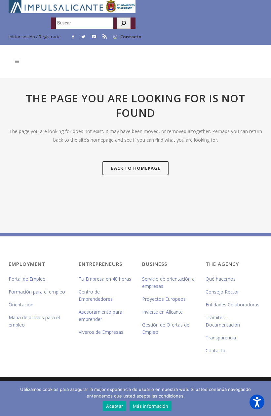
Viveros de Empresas (101, 332)
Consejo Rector (222, 292)
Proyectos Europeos (164, 299)
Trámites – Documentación (223, 321)
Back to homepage (135, 168)
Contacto (130, 37)
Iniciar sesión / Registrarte (35, 37)
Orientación (21, 304)
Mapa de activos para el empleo (34, 321)
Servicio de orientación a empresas (168, 282)
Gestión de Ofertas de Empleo (165, 328)
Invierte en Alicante (162, 312)
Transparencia (221, 337)
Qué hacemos (221, 279)
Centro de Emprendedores (96, 295)
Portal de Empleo (27, 279)
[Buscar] (124, 23)
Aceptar (114, 406)
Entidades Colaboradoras (232, 304)
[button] (257, 402)
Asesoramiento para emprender (100, 315)
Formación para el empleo (37, 292)
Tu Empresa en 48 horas (105, 279)
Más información (150, 406)
